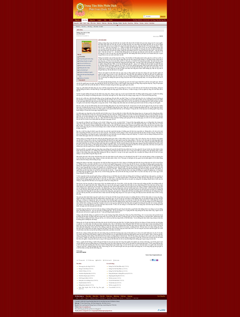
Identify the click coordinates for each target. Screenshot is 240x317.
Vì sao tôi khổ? (112, 287)
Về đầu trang (91, 260)
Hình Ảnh (95, 296)
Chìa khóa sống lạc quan (84, 275)
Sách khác (151, 23)
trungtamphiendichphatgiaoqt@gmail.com (102, 310)
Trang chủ (76, 23)
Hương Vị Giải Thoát (83, 268)
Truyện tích (128, 298)
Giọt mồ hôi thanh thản (114, 280)
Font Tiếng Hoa (161, 296)
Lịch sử (146, 23)
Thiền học (104, 23)
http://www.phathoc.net (85, 307)
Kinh (81, 23)
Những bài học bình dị (84, 285)
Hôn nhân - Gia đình (98, 26)
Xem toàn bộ (82, 80)
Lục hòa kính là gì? (83, 70)
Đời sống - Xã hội (117, 23)
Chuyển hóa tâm (82, 282)
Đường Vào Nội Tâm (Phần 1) (115, 268)
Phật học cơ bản (94, 298)
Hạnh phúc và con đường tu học (86, 280)
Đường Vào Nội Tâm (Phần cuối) (116, 266)
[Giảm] (160, 36)
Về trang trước (81, 260)
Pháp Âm (77, 20)
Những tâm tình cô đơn (84, 67)
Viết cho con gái (112, 285)
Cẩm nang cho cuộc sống (84, 266)
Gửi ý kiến (116, 260)
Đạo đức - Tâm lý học (128, 23)
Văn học (142, 23)
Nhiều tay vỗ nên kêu (84, 78)
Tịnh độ (99, 23)
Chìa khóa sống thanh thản (85, 273)
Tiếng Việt (92, 20)
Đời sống (90, 26)
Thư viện (88, 296)
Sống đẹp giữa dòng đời (114, 275)
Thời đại (78, 26)
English (99, 20)
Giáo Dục (83, 26)
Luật (84, 23)
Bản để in (99, 260)
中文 (105, 20)
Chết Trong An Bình (83, 278)
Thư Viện (84, 20)
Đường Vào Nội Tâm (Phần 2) (115, 271)
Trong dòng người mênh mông (86, 58)
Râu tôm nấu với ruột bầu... (85, 65)
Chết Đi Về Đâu (82, 271)
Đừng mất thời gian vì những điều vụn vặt (118, 273)
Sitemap (130, 296)
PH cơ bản (93, 23)
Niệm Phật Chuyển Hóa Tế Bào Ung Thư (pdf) (91, 287)
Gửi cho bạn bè (108, 260)
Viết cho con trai (112, 278)
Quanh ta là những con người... (86, 72)
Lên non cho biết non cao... (85, 63)
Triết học (136, 23)
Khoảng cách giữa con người (85, 61)
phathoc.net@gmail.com (84, 310)
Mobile (110, 20)
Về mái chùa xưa (112, 282)
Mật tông (110, 23)
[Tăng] (162, 36)
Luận (88, 23)
